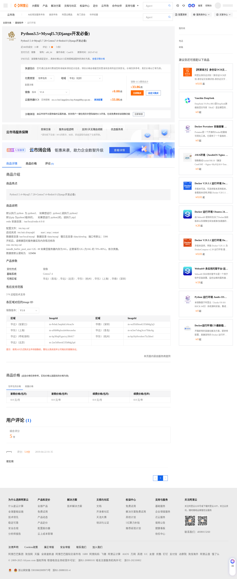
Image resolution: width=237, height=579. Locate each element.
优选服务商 (117, 129)
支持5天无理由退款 (92, 129)
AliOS (125, 554)
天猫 (37, 554)
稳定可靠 (13, 522)
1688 (85, 554)
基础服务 (160, 506)
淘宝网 (29, 554)
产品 (45, 5)
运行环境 (31, 23)
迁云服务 (160, 517)
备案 (200, 5)
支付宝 (173, 554)
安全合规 (13, 528)
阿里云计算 (114, 554)
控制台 (208, 5)
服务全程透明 (66, 129)
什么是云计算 (15, 506)
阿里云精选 (67, 14)
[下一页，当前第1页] (165, 478)
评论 (49, 163)
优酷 (158, 554)
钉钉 (165, 554)
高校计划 (131, 517)
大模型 (35, 5)
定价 (95, 5)
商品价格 (31, 163)
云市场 (105, 5)
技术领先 (13, 517)
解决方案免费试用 (136, 511)
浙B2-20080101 (86, 560)
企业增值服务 (162, 511)
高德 (139, 554)
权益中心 (85, 5)
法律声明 (13, 547)
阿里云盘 (205, 554)
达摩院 (183, 554)
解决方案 (56, 5)
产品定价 (43, 522)
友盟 (151, 554)
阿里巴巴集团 (15, 554)
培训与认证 (102, 522)
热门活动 (81, 14)
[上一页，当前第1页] (155, 478)
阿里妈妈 (94, 554)
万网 (133, 554)
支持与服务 (131, 5)
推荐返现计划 (133, 528)
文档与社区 (70, 5)
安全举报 (65, 547)
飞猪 (103, 554)
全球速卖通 (47, 554)
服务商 (182, 28)
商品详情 (11, 163)
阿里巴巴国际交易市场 (68, 554)
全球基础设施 (15, 511)
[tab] (14, 386)
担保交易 (46, 129)
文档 (98, 506)
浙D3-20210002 (132, 560)
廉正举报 (49, 547)
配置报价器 (44, 528)
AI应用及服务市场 (36, 14)
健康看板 (160, 528)
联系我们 (81, 547)
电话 (181, 41)
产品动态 (43, 517)
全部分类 (7, 23)
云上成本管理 (45, 534)
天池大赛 (101, 517)
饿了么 (215, 554)
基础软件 (19, 23)
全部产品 (43, 506)
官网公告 (160, 522)
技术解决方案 (74, 506)
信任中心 (160, 534)
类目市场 (53, 14)
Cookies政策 (31, 547)
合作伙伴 (117, 5)
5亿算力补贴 (133, 522)
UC (146, 554)
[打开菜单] (5, 5)
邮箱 (181, 47)
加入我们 (97, 547)
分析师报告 (14, 534)
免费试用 (43, 511)
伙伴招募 (94, 14)
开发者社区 (102, 511)
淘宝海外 (193, 554)
